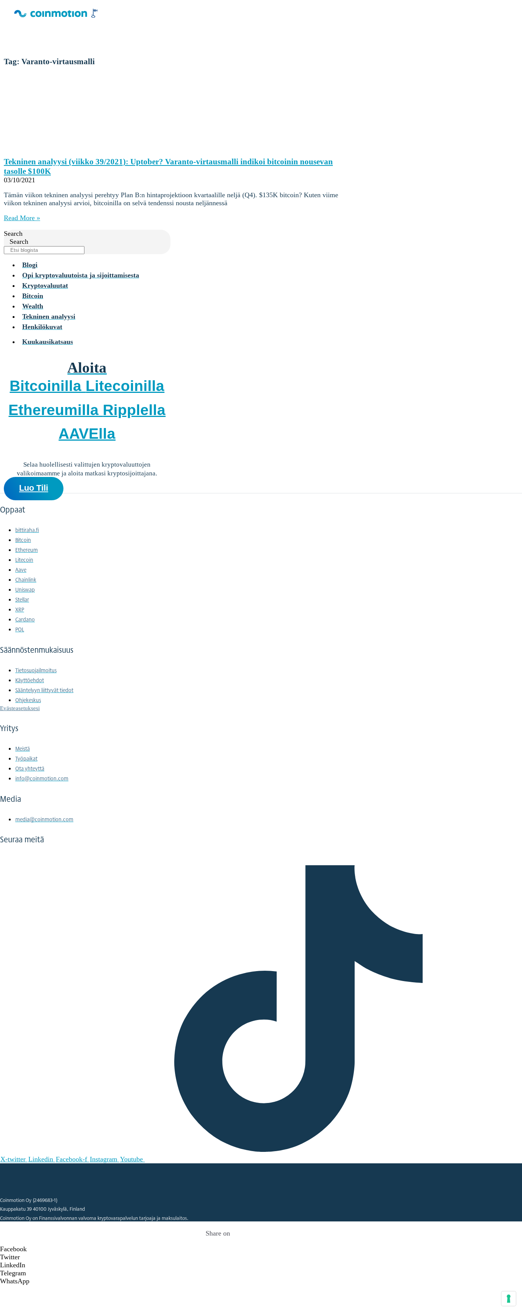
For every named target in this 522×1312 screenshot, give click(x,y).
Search (13, 233)
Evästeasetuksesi (20, 708)
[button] (218, 1249)
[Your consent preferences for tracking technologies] (508, 1298)
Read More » (22, 218)
